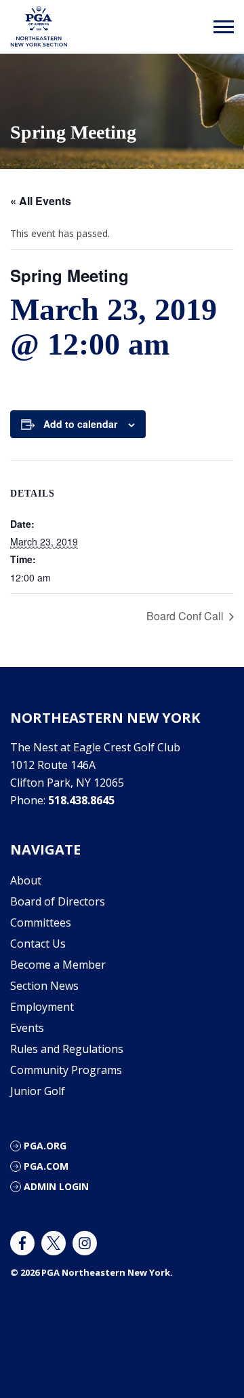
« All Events (40, 201)
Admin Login (56, 1186)
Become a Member (58, 964)
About (25, 880)
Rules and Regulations (66, 1048)
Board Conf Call (186, 616)
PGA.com (46, 1166)
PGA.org (45, 1145)
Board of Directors (57, 901)
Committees (40, 922)
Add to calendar (80, 424)
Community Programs (66, 1069)
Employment (42, 1006)
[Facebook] (22, 1243)
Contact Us (38, 943)
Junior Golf (37, 1090)
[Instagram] (85, 1243)
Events (27, 1027)
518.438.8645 (81, 800)
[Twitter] (53, 1243)
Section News (44, 985)
